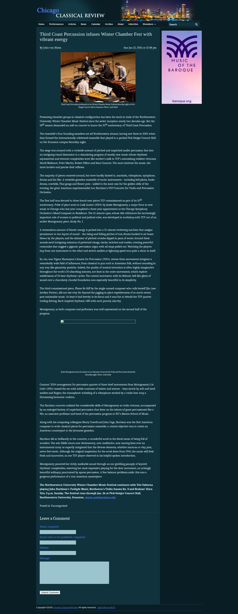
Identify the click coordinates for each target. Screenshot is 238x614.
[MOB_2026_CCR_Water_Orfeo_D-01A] (182, 103)
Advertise (133, 24)
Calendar (95, 24)
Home (41, 24)
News (83, 24)
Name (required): (50, 526)
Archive (109, 24)
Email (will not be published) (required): (63, 537)
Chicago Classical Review (71, 10)
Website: (44, 547)
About (121, 24)
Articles (72, 24)
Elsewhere (148, 24)
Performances (56, 24)
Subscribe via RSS (106, 607)
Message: (45, 558)
